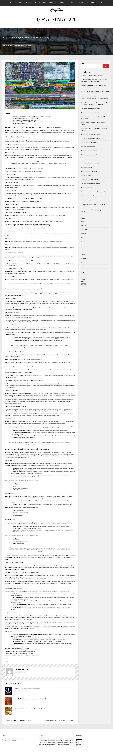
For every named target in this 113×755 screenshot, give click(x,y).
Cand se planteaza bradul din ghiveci (90, 171)
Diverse (72, 2)
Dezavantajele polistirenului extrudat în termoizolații (25, 118)
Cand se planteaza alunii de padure (89, 142)
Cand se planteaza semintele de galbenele (91, 163)
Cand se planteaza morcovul (88, 146)
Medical (83, 250)
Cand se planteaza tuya (86, 167)
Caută (82, 63)
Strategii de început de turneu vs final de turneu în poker (94, 191)
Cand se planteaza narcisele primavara (90, 183)
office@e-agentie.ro (11, 740)
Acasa (12, 2)
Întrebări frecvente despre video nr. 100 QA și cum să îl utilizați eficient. (22, 655)
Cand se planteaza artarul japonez (89, 187)
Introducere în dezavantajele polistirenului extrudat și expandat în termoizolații (32, 116)
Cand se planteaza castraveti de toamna (91, 200)
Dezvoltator (84, 284)
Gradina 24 (56, 19)
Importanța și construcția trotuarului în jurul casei (17, 648)
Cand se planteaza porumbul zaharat (90, 196)
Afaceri (20, 2)
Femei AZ (83, 281)
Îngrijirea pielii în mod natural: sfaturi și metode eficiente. (30, 709)
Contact (94, 2)
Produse (63, 2)
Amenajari (29, 2)
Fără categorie (84, 246)
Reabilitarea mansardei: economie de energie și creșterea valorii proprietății (23, 650)
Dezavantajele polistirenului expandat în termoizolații (25, 120)
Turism (82, 266)
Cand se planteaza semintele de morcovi (91, 134)
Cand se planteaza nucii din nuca (89, 150)
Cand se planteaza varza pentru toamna (90, 159)
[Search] (101, 3)
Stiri (82, 262)
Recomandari (84, 2)
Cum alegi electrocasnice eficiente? (89, 112)
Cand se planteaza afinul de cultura (89, 175)
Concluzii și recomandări (19, 123)
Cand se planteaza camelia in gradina (90, 179)
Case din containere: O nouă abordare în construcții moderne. (20, 653)
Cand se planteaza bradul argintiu (89, 154)
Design (82, 237)
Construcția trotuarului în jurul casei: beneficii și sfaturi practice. (20, 651)
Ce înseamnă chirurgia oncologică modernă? (92, 75)
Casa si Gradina (41, 2)
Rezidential (83, 283)
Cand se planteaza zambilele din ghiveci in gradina (93, 138)
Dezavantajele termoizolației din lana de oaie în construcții (30, 699)
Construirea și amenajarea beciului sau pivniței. (27, 688)
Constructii (53, 2)
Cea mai (83, 279)
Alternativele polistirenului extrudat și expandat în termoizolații (28, 121)
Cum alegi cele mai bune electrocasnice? (91, 108)
